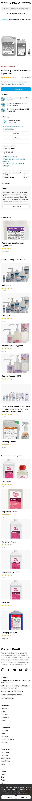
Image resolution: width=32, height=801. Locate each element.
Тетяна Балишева (14, 120)
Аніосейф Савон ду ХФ (12, 346)
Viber (17, 133)
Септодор (6, 481)
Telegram (17, 138)
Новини (4, 774)
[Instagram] (2, 669)
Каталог (25, 3)
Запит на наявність (17, 89)
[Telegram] (14, 669)
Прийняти (8, 797)
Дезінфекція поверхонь (17, 13)
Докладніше (23, 793)
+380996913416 (9, 129)
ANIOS (13, 146)
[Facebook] (8, 669)
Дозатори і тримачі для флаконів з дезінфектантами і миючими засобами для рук (16, 408)
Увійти (3, 764)
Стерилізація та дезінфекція (18, 82)
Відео (3, 783)
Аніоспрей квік (9, 442)
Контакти (4, 742)
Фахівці (3, 711)
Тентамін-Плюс (9, 542)
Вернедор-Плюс (9, 512)
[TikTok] (26, 669)
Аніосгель (6, 285)
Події (3, 780)
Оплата (3, 733)
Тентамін (6, 602)
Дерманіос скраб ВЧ (11, 376)
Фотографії (15, 19)
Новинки (4, 755)
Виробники (5, 761)
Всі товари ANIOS (9, 157)
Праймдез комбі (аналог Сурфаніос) (13, 244)
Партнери (5, 714)
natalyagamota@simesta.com (14, 126)
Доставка (4, 730)
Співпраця (5, 717)
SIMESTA (15, 2)
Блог (3, 777)
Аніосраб (6, 315)
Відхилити (23, 797)
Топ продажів (6, 758)
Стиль (3, 720)
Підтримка (5, 736)
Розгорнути (17, 206)
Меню (5, 3)
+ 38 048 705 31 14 (16, 691)
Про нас (4, 708)
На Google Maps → (7, 698)
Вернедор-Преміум (11, 572)
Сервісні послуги (7, 739)
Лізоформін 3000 (9, 633)
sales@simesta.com (15, 695)
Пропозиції (5, 752)
